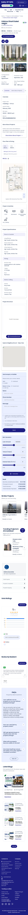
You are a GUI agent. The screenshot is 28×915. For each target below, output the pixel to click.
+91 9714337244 (7, 877)
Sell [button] (11, 10)
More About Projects (17, 90)
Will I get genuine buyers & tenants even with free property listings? (11, 734)
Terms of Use (18, 863)
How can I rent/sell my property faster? (10, 725)
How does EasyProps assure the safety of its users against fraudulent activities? (12, 750)
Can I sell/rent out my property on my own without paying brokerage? (11, 701)
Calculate (15, 474)
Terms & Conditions (20, 423)
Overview (6, 90)
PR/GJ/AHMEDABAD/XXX (9, 118)
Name (4, 391)
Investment (16, 386)
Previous (3, 675)
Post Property (7, 5)
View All (22, 530)
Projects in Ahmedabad (12, 16)
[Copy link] (3, 41)
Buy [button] (6, 10)
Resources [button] (10, 11)
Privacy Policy (10, 425)
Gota (21, 16)
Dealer (6, 383)
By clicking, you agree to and (15, 424)
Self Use (6, 388)
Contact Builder (9, 36)
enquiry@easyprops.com (7, 882)
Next (25, 511)
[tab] (5, 147)
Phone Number (7, 397)
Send (14, 430)
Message (5, 403)
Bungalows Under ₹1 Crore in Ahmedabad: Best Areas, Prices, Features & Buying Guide (13, 794)
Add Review (22, 604)
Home (3, 16)
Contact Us (17, 867)
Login (23, 5)
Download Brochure (15, 336)
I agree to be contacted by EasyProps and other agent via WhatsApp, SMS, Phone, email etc (15, 417)
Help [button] (17, 11)
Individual (15, 381)
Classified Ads (19, 10)
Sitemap (17, 868)
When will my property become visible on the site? (11, 742)
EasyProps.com (16, 912)
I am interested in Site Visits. (11, 420)
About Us (17, 861)
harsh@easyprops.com (7, 880)
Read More (8, 797)
